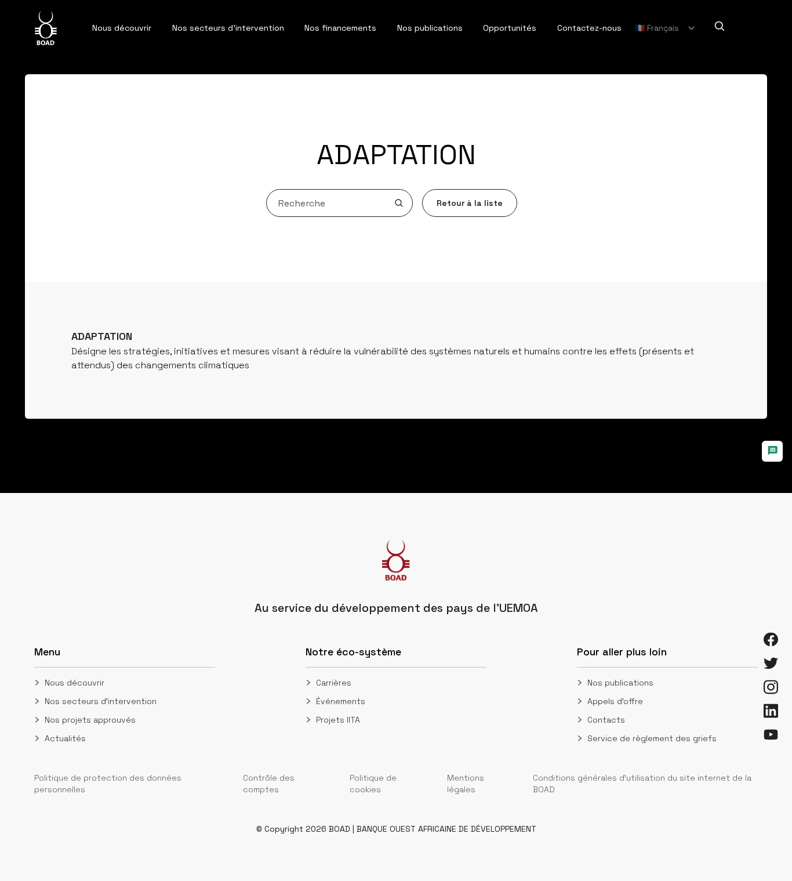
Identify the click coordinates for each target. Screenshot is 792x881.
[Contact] (772, 451)
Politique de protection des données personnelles (107, 784)
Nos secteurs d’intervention (101, 701)
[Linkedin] (771, 711)
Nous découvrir (74, 682)
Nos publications (620, 682)
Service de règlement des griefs (652, 738)
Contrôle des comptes (269, 784)
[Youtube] (771, 734)
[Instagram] (771, 687)
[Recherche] (719, 26)
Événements (340, 701)
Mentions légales (465, 784)
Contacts (606, 720)
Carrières (333, 682)
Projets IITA (338, 720)
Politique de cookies (373, 784)
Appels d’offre (615, 701)
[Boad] (45, 27)
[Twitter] (771, 663)
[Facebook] (771, 639)
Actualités (65, 738)
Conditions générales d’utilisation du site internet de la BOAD (642, 784)
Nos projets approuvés (90, 720)
